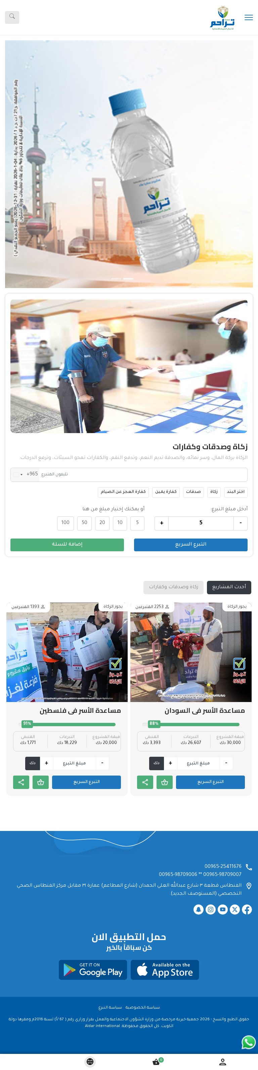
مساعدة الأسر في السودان (205, 710)
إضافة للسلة (67, 545)
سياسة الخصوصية (143, 1008)
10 (120, 523)
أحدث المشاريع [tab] (229, 587)
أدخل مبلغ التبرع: (229, 509)
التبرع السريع (191, 545)
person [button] (223, 1062)
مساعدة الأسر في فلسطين (80, 710)
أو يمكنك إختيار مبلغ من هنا (113, 509)
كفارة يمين (166, 492)
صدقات (193, 492)
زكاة (214, 492)
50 (84, 523)
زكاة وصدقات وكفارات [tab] (173, 587)
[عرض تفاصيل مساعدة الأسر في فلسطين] (67, 652)
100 (65, 523)
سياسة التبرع (110, 1008)
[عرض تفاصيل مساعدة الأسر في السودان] (191, 652)
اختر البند (236, 492)
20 (102, 523)
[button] (23, 164)
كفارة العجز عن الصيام (123, 492)
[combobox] (25, 474)
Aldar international (102, 1026)
